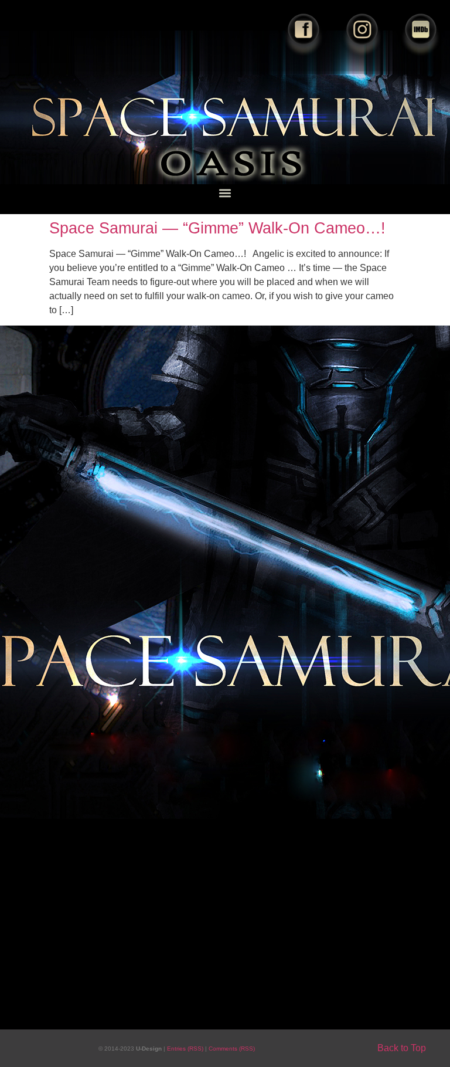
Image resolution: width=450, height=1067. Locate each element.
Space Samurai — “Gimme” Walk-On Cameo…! (217, 228)
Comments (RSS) (232, 1048)
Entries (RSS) (186, 1048)
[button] (225, 192)
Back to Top (401, 1048)
